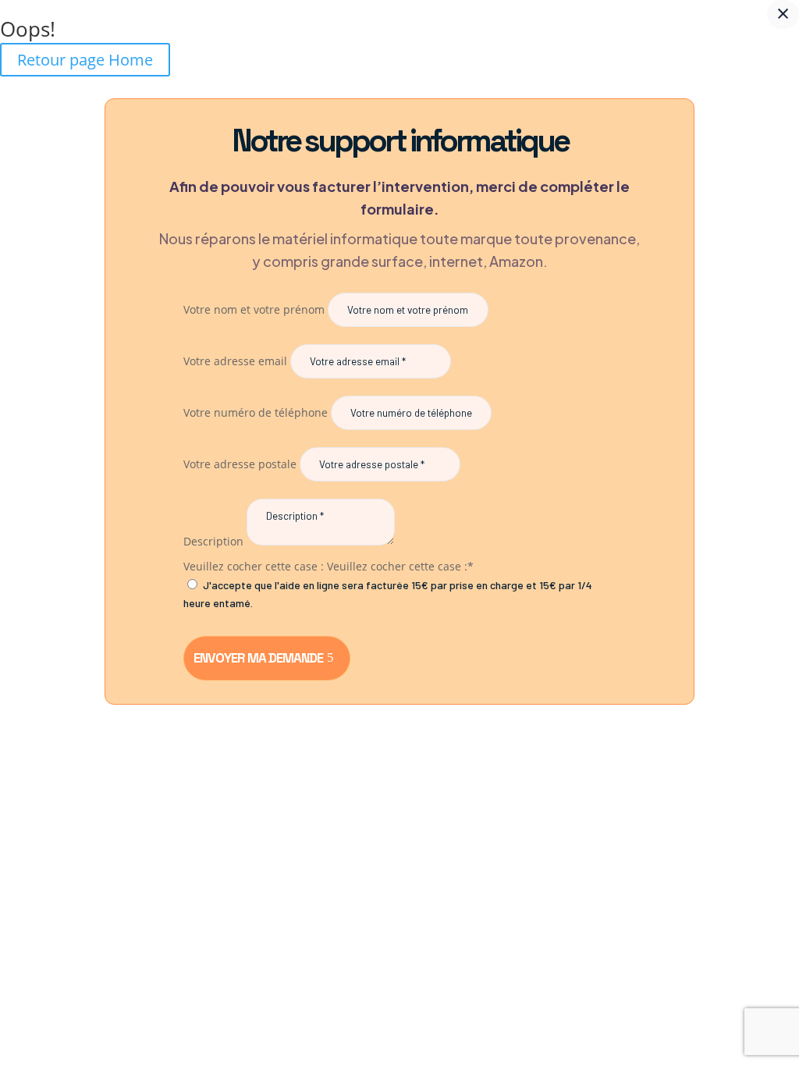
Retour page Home (85, 59)
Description (213, 541)
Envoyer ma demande (258, 657)
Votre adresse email (235, 361)
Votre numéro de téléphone (255, 412)
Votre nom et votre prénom (254, 309)
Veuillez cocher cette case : (253, 566)
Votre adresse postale (240, 464)
